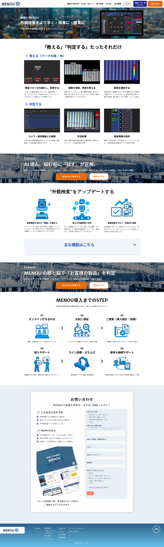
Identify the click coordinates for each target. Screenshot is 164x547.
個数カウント (90, 4)
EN (129, 4)
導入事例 (99, 4)
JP (125, 4)
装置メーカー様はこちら (140, 4)
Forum (108, 4)
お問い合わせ (155, 4)
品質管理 (84, 4)
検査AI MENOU (49, 531)
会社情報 (62, 534)
